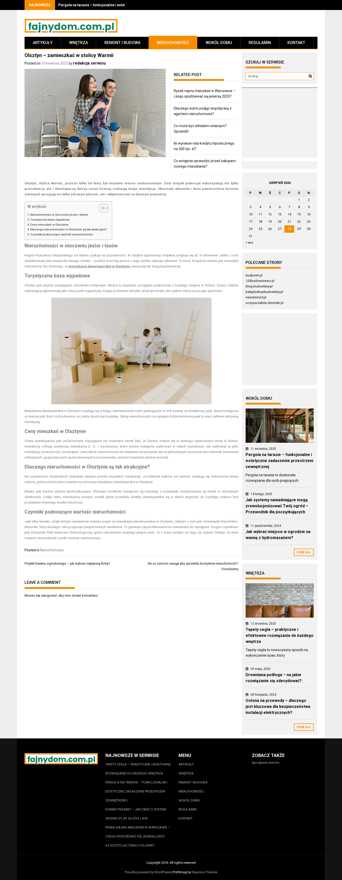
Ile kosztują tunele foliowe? (130, 845)
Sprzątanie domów (265, 762)
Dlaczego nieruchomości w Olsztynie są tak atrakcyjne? (68, 229)
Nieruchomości (173, 42)
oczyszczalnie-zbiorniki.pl (264, 303)
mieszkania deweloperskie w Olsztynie (99, 266)
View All (304, 552)
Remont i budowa (122, 42)
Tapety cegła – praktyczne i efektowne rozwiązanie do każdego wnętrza (279, 635)
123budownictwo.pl (260, 281)
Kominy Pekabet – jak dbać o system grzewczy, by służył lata (135, 813)
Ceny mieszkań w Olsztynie (49, 224)
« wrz (249, 242)
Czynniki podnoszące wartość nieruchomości (61, 234)
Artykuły (43, 42)
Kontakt (296, 42)
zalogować (49, 595)
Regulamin (260, 42)
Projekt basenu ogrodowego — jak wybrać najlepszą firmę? (67, 563)
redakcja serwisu (89, 63)
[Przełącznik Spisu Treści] (101, 208)
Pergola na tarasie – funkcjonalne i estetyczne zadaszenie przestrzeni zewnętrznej (279, 460)
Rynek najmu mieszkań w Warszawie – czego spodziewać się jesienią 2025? (137, 831)
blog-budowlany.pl (259, 286)
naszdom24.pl (256, 297)
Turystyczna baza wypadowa (50, 219)
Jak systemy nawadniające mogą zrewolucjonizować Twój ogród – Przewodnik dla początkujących (277, 506)
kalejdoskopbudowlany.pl (264, 292)
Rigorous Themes (204, 872)
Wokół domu (219, 42)
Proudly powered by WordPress (147, 872)
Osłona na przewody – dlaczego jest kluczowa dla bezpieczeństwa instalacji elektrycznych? (278, 706)
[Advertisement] (279, 124)
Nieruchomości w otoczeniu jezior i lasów (59, 214)
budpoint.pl (254, 275)
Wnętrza (78, 42)
